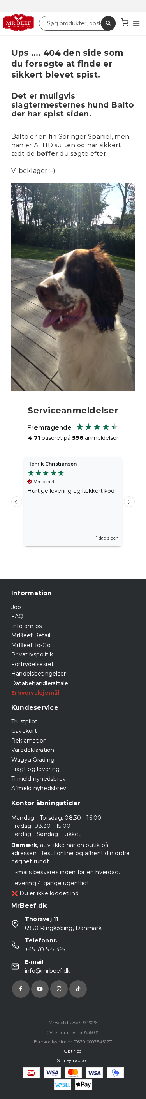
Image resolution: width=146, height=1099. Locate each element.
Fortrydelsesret (32, 664)
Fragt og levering (35, 769)
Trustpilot (24, 721)
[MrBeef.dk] (18, 23)
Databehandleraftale (40, 683)
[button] (16, 501)
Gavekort (24, 730)
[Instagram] (59, 989)
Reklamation (29, 740)
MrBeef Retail (30, 635)
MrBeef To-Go (31, 645)
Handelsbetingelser (38, 673)
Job (16, 606)
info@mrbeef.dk (47, 970)
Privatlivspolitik (32, 654)
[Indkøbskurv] (124, 23)
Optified (73, 1051)
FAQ (17, 616)
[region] (73, 502)
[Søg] (108, 23)
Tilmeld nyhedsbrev (38, 778)
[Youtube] (40, 989)
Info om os (26, 626)
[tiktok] (78, 989)
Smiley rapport (73, 1060)
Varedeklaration (33, 749)
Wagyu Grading (33, 759)
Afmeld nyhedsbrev (38, 788)
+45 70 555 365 (45, 949)
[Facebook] (21, 989)
